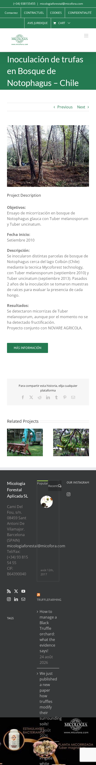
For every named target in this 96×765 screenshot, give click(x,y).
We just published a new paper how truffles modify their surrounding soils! (48, 698)
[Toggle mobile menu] (86, 35)
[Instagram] (9, 599)
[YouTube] (23, 591)
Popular (42, 483)
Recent (53, 486)
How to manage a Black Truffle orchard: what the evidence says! (48, 631)
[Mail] (23, 599)
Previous (65, 107)
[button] (10, 442)
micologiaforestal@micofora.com (61, 4)
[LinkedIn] (16, 599)
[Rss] (9, 591)
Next (81, 107)
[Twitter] (16, 591)
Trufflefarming (49, 600)
